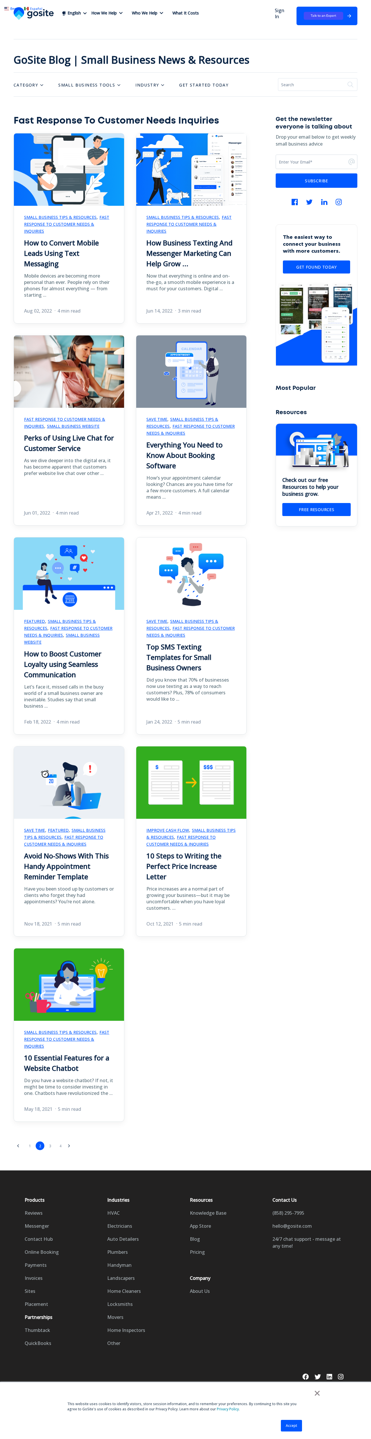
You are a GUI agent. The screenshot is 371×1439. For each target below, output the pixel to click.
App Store (200, 1226)
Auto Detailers (123, 1239)
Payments (36, 1265)
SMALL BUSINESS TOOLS (86, 85)
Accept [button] (291, 1425)
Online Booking (42, 1252)
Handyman (119, 1265)
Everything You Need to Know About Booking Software (184, 455)
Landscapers (121, 1278)
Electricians (119, 1226)
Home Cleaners (124, 1291)
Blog (195, 1239)
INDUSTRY (147, 85)
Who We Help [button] (144, 13)
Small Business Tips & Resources (60, 217)
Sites (30, 1291)
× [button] (317, 1393)
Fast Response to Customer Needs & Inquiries (66, 224)
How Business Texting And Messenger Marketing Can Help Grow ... (189, 253)
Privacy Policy (228, 1409)
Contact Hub (39, 1239)
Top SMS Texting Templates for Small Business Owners (178, 657)
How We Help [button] (104, 13)
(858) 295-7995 (288, 1213)
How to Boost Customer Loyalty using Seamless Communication (62, 664)
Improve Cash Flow (167, 830)
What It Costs (185, 13)
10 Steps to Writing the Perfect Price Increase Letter (183, 866)
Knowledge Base (208, 1213)
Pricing (197, 1252)
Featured (34, 621)
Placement (36, 1304)
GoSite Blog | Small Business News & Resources (132, 60)
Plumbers (117, 1252)
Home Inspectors (126, 1330)
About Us (200, 1291)
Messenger (37, 1226)
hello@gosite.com (292, 1226)
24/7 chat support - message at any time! (306, 1242)
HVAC (113, 1213)
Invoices (34, 1278)
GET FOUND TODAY (316, 267)
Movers (115, 1317)
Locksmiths (120, 1304)
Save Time (156, 419)
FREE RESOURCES (316, 509)
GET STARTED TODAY (203, 85)
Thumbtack (37, 1330)
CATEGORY (26, 85)
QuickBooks (38, 1343)
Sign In (279, 14)
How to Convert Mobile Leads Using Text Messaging (61, 253)
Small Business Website (73, 426)
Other (113, 1343)
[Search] (350, 84)
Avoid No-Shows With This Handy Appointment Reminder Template (66, 866)
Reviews (34, 1213)
